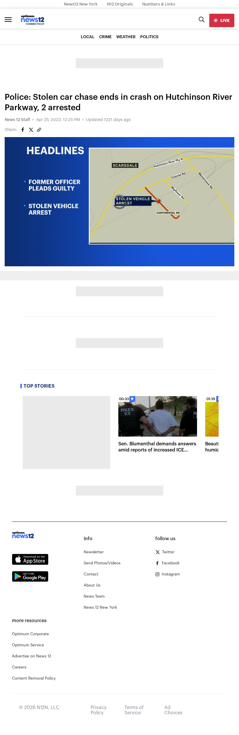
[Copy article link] (39, 129)
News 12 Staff (17, 120)
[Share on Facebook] (22, 129)
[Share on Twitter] (31, 129)
